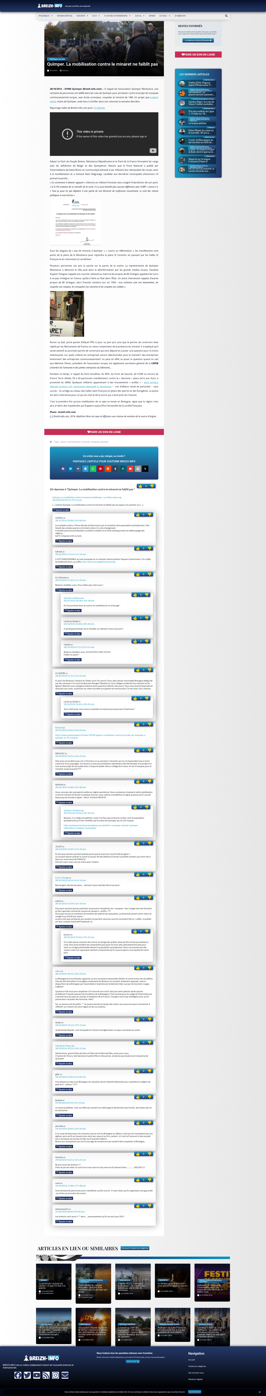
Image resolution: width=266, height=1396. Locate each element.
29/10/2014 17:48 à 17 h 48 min (70, 1185)
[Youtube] (36, 1375)
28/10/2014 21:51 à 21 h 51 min (79, 647)
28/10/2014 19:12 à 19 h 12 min (70, 1025)
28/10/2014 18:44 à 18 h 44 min (79, 623)
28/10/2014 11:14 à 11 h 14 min (70, 554)
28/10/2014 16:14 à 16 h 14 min (70, 880)
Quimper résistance (72, 598)
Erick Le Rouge (61, 877)
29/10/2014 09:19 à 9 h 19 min (70, 1102)
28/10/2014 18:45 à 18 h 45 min (79, 704)
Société (81, 15)
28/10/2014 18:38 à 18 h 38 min (79, 600)
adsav (63, 442)
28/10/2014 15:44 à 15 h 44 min (70, 849)
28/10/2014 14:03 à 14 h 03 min (70, 730)
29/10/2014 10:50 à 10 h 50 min (70, 1128)
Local (138, 15)
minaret (85, 442)
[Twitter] (27, 1375)
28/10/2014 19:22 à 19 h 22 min (70, 1048)
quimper (104, 442)
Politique (44, 15)
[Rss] (46, 1375)
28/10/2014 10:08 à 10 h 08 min (70, 520)
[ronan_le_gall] (67, 335)
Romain (58, 727)
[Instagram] (55, 1375)
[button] (226, 15)
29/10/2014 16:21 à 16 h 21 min (70, 1159)
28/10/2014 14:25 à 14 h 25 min (70, 756)
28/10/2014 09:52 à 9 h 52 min (67, 500)
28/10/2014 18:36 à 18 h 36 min (79, 813)
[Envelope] (65, 1375)
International (64, 15)
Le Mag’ (163, 15)
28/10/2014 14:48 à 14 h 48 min (70, 787)
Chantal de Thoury (63, 1045)
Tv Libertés (99, 107)
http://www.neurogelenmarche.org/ (99, 561)
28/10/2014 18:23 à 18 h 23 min (70, 973)
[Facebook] (17, 1375)
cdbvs (57, 971)
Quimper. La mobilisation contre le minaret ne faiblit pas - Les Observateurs (85, 497)
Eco (95, 15)
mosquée (94, 442)
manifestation (74, 442)
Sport (152, 15)
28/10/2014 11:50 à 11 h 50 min (70, 580)
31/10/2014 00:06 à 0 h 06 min (70, 1211)
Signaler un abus (62, 510)
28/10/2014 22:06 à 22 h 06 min (70, 1076)
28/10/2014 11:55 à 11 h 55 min (70, 675)
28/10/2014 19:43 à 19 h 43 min (79, 937)
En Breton (180, 15)
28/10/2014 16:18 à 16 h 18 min (70, 903)
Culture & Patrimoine (116, 15)
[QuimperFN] (75, 244)
